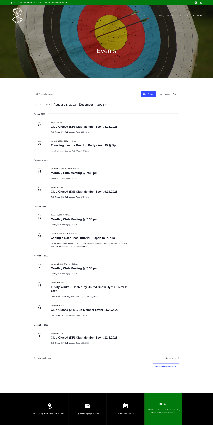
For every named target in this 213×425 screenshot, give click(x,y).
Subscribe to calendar (164, 366)
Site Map (177, 410)
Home (146, 15)
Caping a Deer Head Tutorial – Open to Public (83, 238)
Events (184, 15)
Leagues (171, 15)
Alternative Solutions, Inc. (167, 413)
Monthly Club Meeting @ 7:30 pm (74, 173)
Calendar (197, 15)
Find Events (148, 94)
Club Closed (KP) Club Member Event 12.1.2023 (84, 337)
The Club (158, 15)
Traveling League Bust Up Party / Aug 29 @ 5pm (84, 145)
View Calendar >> (125, 413)
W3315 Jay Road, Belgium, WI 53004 (27, 2)
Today (48, 104)
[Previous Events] (35, 104)
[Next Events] (40, 104)
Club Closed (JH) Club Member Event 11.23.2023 (84, 310)
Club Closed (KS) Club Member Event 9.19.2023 (84, 191)
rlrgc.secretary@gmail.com (57, 2)
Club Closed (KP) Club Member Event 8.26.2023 (84, 126)
